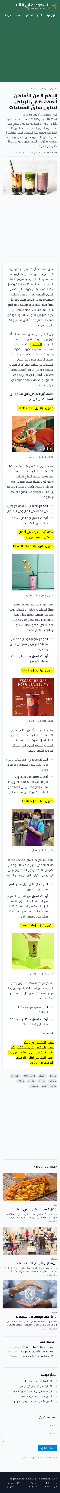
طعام (19, 15)
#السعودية (15, 1076)
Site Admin (52, 152)
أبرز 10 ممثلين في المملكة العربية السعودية (31, 1391)
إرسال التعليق (47, 1448)
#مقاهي (34, 1086)
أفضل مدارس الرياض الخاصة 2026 (38, 1347)
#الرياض (31, 1081)
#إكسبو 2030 (29, 1076)
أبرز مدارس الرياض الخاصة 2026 (37, 1263)
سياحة (7, 15)
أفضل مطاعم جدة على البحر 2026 (36, 1396)
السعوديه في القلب (48, 88)
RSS (18, 1483)
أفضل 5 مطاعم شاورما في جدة (37, 1209)
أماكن (29, 15)
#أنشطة (42, 1076)
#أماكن (21, 1081)
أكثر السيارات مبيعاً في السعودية (38, 1356)
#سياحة (42, 1081)
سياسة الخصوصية (32, 1485)
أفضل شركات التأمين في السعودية (37, 1352)
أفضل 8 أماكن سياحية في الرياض (36, 1381)
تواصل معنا (46, 1485)
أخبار (39, 15)
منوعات (53, 1259)
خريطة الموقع (10, 1485)
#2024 (53, 1076)
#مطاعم (52, 1081)
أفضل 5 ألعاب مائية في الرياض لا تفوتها (32, 1401)
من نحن (55, 1485)
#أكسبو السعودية (49, 1086)
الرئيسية (51, 15)
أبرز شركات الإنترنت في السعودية (36, 1316)
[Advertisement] (30, 50)
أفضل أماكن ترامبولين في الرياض (36, 1386)
